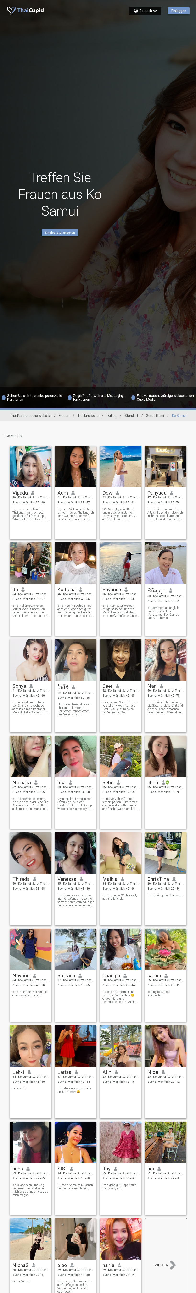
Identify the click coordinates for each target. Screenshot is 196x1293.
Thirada (21, 879)
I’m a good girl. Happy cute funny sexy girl (119, 1186)
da (15, 589)
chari (152, 782)
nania (108, 1265)
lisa (61, 782)
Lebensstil (18, 1088)
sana (17, 1169)
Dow (107, 493)
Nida (152, 1072)
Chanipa (111, 976)
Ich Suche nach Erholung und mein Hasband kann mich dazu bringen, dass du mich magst (30, 1190)
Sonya (19, 686)
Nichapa (21, 782)
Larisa (64, 1072)
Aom (62, 493)
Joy (106, 1169)
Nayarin (21, 976)
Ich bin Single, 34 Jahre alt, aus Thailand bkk (119, 897)
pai (150, 1169)
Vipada (20, 493)
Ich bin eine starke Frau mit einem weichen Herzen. (29, 993)
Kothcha (66, 589)
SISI (62, 1169)
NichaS (20, 1265)
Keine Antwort (21, 1281)
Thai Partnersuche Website (30, 415)
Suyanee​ (111, 589)
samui (154, 976)
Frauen (64, 415)
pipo (62, 1265)
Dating (112, 415)
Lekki (18, 1072)
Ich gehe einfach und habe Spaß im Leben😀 (74, 1090)
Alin (106, 1072)
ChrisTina (158, 879)
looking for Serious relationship (159, 993)
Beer (107, 686)
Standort (131, 415)
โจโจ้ (62, 687)
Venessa (66, 879)
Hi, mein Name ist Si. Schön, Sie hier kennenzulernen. (75, 1186)
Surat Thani (155, 415)
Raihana (66, 976)
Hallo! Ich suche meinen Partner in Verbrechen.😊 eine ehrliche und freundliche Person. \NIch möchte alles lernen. (118, 997)
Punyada (157, 493)
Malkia (110, 879)
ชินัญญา (156, 591)
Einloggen (178, 11)
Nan (152, 686)
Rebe (107, 782)
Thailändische (88, 415)
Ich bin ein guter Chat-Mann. (165, 895)
